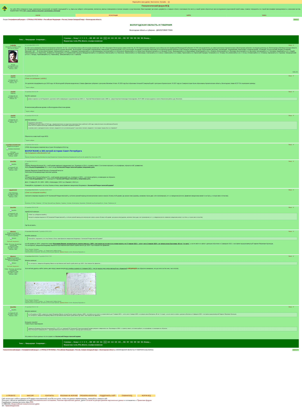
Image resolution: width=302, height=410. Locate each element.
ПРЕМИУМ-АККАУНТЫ (88, 396)
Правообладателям (12, 406)
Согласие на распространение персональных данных (105, 400)
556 (124, 38)
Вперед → (147, 38)
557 (128, 38)
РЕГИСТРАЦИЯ (113, 15)
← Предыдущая (29, 39)
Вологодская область (93, 19)
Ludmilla (13, 45)
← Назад (75, 38)
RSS (31, 402)
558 (131, 38)
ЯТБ (79, 41)
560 (138, 38)
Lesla (75, 41)
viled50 (13, 76)
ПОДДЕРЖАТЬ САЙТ (107, 396)
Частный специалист (13, 241)
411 (101, 38)
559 (135, 38)
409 (94, 38)
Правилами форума (144, 400)
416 (119, 38)
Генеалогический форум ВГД (155, 6)
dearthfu (13, 161)
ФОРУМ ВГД (146, 396)
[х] (169, 2)
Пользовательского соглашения (44, 400)
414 (112, 38)
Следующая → (41, 39)
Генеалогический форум (11, 350)
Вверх (290, 45)
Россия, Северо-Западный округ (73, 19)
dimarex (84, 41)
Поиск (264, 15)
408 (90, 38)
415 (116, 38)
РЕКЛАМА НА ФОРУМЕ (69, 396)
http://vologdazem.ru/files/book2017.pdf (37, 153)
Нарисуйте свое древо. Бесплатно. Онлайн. (149, 2)
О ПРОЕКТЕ (10, 396)
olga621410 (13, 190)
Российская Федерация (52, 19)
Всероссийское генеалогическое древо (25, 404)
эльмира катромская (95, 41)
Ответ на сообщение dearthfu (35, 192)
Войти (189, 15)
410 (97, 38)
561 (142, 38)
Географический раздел (16, 19)
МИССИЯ (30, 396)
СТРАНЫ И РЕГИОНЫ (34, 19)
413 (109, 38)
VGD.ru (38, 15)
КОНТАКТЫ (49, 396)
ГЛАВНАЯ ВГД (127, 396)
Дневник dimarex (64, 252)
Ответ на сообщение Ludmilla (36, 78)
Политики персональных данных (68, 400)
